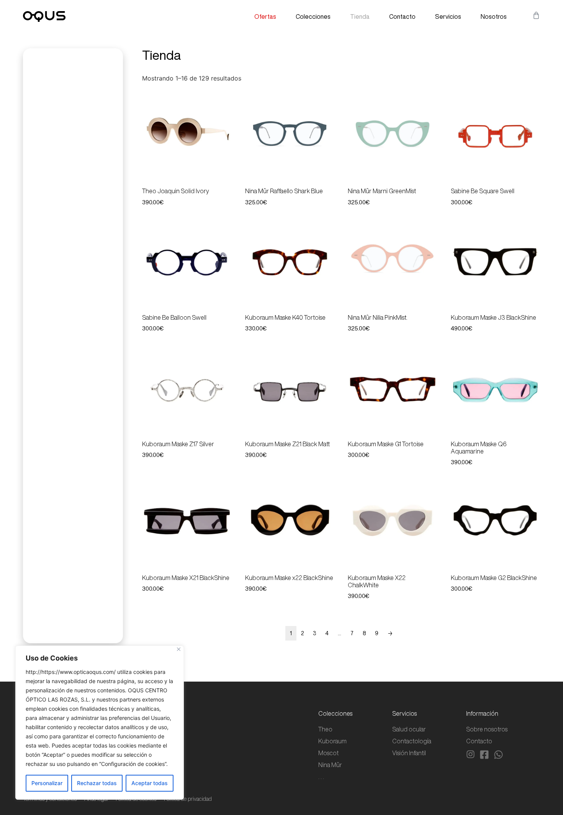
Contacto (402, 16)
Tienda (360, 16)
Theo (325, 729)
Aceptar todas (149, 783)
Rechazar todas (97, 783)
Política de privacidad (188, 799)
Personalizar (46, 783)
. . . (321, 777)
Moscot (328, 753)
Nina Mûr (330, 765)
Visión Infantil (409, 753)
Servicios (448, 16)
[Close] (178, 649)
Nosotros (494, 16)
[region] (99, 723)
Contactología (411, 741)
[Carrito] (536, 15)
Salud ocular (409, 729)
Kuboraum (332, 741)
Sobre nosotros (486, 729)
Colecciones (313, 16)
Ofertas (265, 16)
